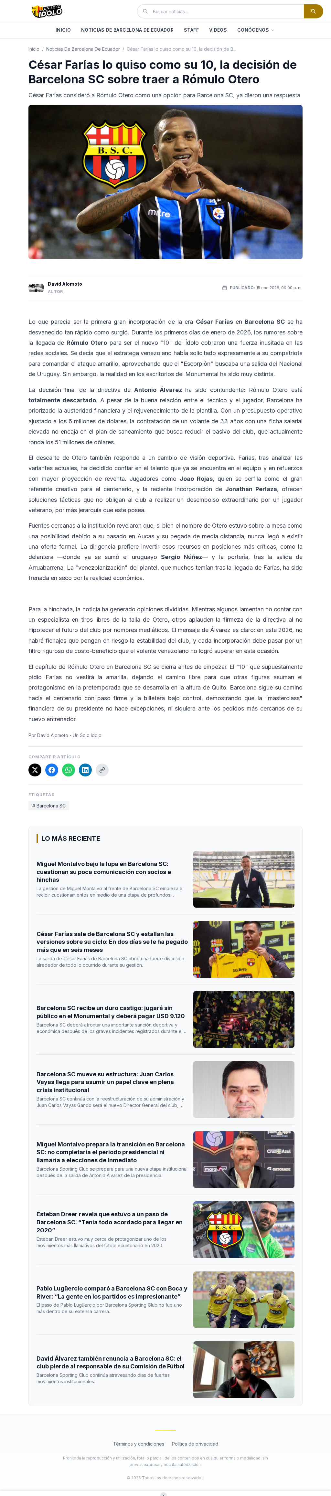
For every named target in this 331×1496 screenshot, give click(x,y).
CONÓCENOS (253, 30)
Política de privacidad (195, 1444)
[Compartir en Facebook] (51, 770)
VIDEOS (218, 30)
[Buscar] (313, 11)
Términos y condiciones (138, 1444)
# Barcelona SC (49, 805)
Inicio (33, 49)
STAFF (191, 30)
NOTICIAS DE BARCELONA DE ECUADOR (127, 30)
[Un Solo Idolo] (47, 11)
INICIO (63, 30)
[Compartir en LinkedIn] (85, 770)
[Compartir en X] (34, 770)
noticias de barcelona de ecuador (83, 49)
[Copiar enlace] (102, 770)
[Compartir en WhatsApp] (68, 770)
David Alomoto (65, 284)
